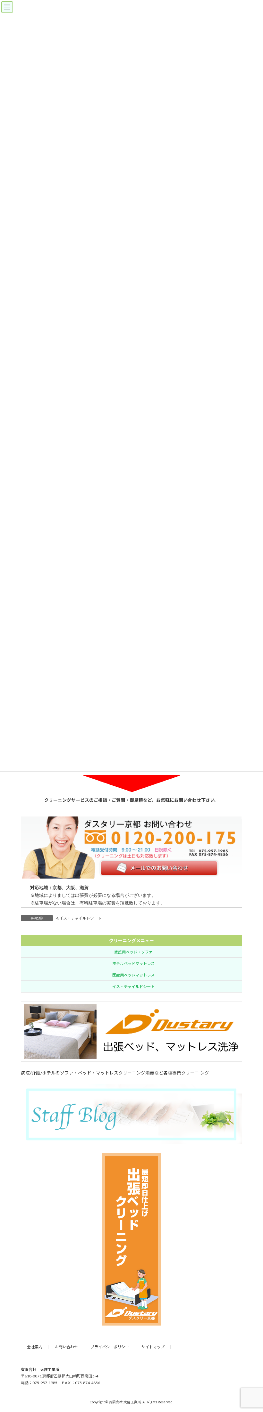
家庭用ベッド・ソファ (133, 951)
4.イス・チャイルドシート (79, 918)
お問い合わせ (66, 1346)
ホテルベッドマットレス (133, 963)
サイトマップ (153, 1346)
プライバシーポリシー (109, 1346)
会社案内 (34, 1346)
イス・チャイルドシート (133, 986)
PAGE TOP (251, 1363)
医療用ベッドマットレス (133, 974)
